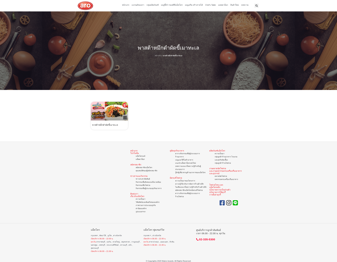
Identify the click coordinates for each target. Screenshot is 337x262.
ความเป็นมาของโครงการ (185, 181)
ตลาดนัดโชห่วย (221, 176)
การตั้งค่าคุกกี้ (215, 195)
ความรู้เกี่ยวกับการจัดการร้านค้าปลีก (189, 184)
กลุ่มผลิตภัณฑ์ (153, 5)
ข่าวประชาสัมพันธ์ (143, 179)
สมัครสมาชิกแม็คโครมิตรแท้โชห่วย (189, 190)
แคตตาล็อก (223, 5)
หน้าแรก (125, 5)
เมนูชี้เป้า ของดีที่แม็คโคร (172, 5)
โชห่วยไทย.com (216, 185)
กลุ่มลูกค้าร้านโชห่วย (223, 163)
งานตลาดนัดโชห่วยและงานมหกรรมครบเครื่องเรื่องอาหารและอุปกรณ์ (225, 171)
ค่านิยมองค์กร (141, 208)
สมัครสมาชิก (135, 165)
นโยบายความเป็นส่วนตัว (219, 190)
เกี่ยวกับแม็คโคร (137, 196)
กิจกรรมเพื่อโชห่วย (143, 185)
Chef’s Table (210, 5)
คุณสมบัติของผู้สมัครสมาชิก (146, 171)
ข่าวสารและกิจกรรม (139, 176)
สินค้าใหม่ (234, 5)
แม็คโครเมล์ (140, 156)
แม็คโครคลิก (214, 187)
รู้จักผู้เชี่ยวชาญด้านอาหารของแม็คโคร (190, 172)
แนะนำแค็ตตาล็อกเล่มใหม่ (185, 163)
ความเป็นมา (140, 199)
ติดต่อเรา (134, 194)
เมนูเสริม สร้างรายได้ (194, 5)
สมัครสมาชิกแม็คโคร (144, 167)
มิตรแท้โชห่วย (176, 178)
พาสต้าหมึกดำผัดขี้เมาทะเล (105, 125)
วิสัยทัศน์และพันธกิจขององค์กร (147, 202)
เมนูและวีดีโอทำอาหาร (184, 160)
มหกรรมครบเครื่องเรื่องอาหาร (226, 179)
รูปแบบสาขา (141, 212)
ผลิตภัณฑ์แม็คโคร (217, 151)
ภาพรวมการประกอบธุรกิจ (146, 205)
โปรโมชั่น (134, 153)
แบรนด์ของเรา (138, 5)
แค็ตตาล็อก (140, 159)
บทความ (245, 5)
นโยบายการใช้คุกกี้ (217, 192)
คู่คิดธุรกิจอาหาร (177, 151)
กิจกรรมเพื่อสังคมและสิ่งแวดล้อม (148, 182)
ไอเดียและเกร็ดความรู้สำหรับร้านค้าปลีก (191, 187)
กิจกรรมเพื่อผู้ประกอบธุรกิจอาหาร (149, 188)
